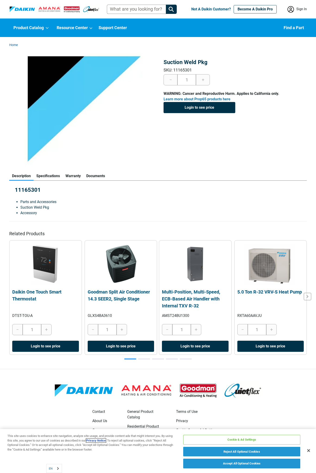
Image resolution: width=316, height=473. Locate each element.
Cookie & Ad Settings (241, 439)
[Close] (309, 450)
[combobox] (54, 468)
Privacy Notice (96, 440)
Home (13, 45)
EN (51, 468)
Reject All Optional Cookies (241, 451)
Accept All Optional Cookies (242, 463)
